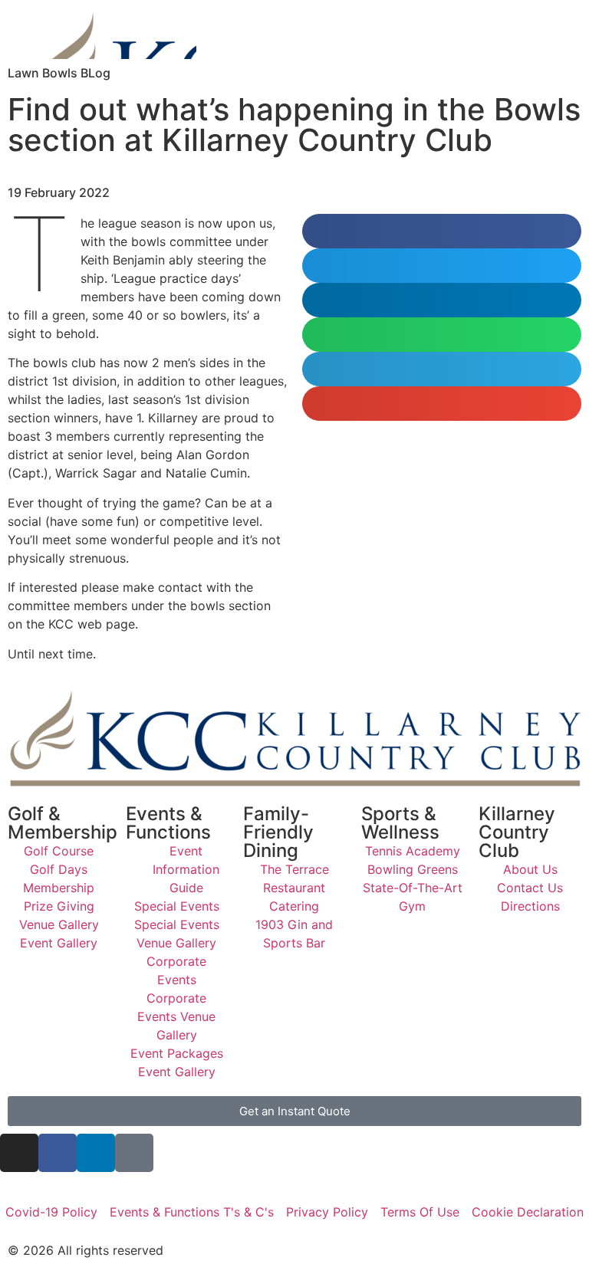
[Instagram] (19, 1153)
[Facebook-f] (57, 1153)
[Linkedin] (96, 1153)
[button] (441, 231)
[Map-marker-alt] (134, 1153)
